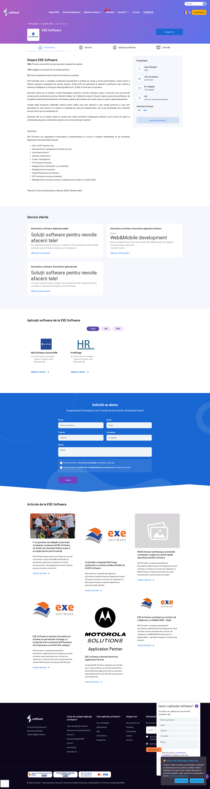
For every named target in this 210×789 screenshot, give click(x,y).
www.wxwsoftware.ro (157, 120)
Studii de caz (72, 752)
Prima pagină (33, 24)
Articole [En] (71, 747)
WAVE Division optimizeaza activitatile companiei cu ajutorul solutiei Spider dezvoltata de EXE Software (156, 555)
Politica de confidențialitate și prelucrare (96, 467)
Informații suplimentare (178, 776)
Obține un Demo (38, 372)
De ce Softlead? (103, 723)
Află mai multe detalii (40, 253)
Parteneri (130, 727)
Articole (70, 743)
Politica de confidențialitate (89, 783)
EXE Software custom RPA (44, 352)
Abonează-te (154, 750)
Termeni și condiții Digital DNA (113, 783)
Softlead (36, 783)
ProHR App (76, 352)
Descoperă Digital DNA (75, 739)
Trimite (68, 480)
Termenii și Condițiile (87, 463)
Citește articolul (40, 573)
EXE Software (51, 30)
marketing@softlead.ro (36, 735)
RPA (145, 110)
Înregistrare (101, 740)
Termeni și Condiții (70, 783)
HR (139, 110)
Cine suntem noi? (133, 723)
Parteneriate (131, 731)
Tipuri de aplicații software (77, 726)
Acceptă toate (181, 781)
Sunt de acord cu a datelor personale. (97, 467)
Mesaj (60, 445)
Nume (60, 420)
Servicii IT (70, 735)
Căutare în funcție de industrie (79, 730)
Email (108, 420)
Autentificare (199, 12)
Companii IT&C (47, 24)
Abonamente (102, 727)
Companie (110, 432)
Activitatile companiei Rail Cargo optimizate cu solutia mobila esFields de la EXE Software (105, 565)
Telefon (61, 432)
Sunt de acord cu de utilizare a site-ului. (175, 754)
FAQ (98, 731)
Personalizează (197, 781)
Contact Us (169, 32)
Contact (129, 740)
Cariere (129, 736)
